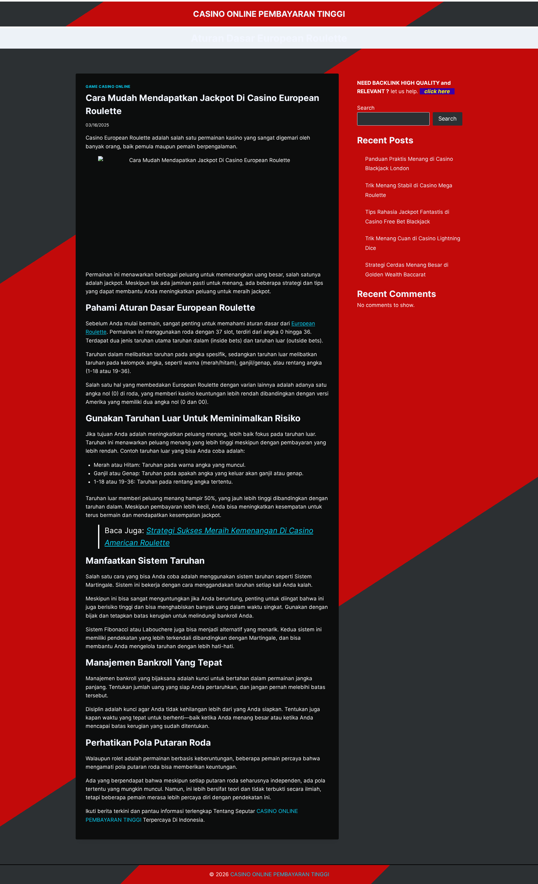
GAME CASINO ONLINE (108, 86)
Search (366, 108)
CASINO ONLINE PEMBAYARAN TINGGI (279, 874)
